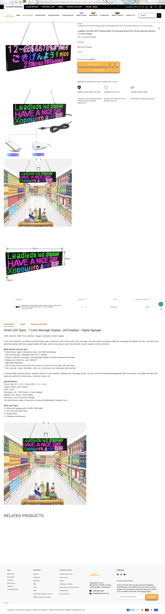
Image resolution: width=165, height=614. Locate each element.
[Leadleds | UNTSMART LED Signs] (9, 15)
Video (60, 7)
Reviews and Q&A (39, 324)
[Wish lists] (156, 7)
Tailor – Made (91, 7)
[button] (160, 7)
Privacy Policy (146, 591)
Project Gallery (74, 7)
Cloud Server (32, 7)
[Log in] (147, 7)
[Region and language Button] (151, 7)
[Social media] (161, 309)
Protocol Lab (48, 7)
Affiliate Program (14, 7)
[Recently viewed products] (161, 304)
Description (9, 324)
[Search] (159, 15)
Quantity (80, 52)
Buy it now (98, 70)
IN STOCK (129, 7)
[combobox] (150, 15)
